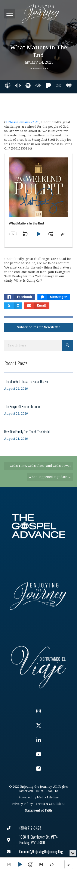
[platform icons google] (18, 85)
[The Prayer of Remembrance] (38, 410)
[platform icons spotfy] (28, 85)
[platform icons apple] (7, 85)
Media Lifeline (48, 797)
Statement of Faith (38, 810)
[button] (9, 13)
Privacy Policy (22, 804)
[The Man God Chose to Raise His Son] (38, 384)
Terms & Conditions (50, 804)
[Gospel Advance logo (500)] (38, 526)
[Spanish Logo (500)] (38, 666)
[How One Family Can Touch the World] (38, 435)
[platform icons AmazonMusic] (58, 85)
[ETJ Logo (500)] (38, 596)
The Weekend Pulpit (38, 68)
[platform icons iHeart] (68, 85)
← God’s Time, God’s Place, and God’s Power (38, 466)
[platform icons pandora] (48, 85)
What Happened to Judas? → (49, 477)
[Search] (67, 345)
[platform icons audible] (38, 85)
